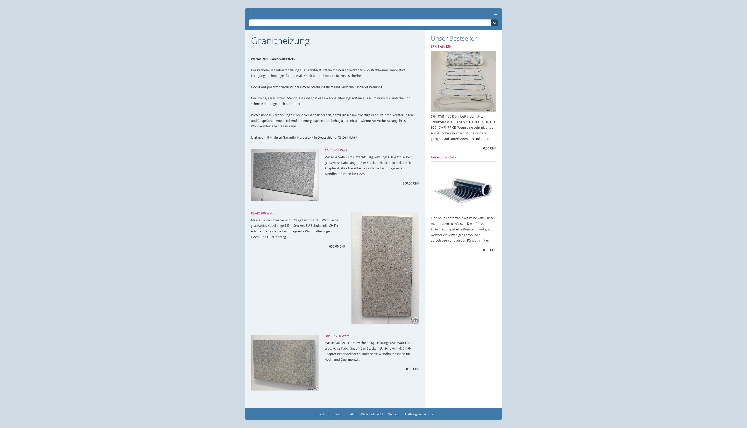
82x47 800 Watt (262, 213)
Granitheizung (66, 84)
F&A (56, 118)
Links (54, 153)
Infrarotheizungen (66, 33)
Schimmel (61, 110)
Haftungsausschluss (420, 414)
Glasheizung (63, 76)
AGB (353, 414)
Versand (394, 414)
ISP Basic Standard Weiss (73, 41)
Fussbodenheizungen (68, 24)
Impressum (337, 414)
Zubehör (57, 136)
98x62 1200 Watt (336, 336)
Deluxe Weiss (63, 50)
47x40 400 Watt (335, 150)
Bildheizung (63, 58)
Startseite (58, 16)
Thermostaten (65, 93)
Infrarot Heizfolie (443, 157)
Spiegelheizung (66, 67)
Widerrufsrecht (372, 414)
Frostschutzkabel (65, 127)
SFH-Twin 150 (441, 46)
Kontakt (318, 414)
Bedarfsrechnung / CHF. (73, 101)
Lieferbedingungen (66, 144)
